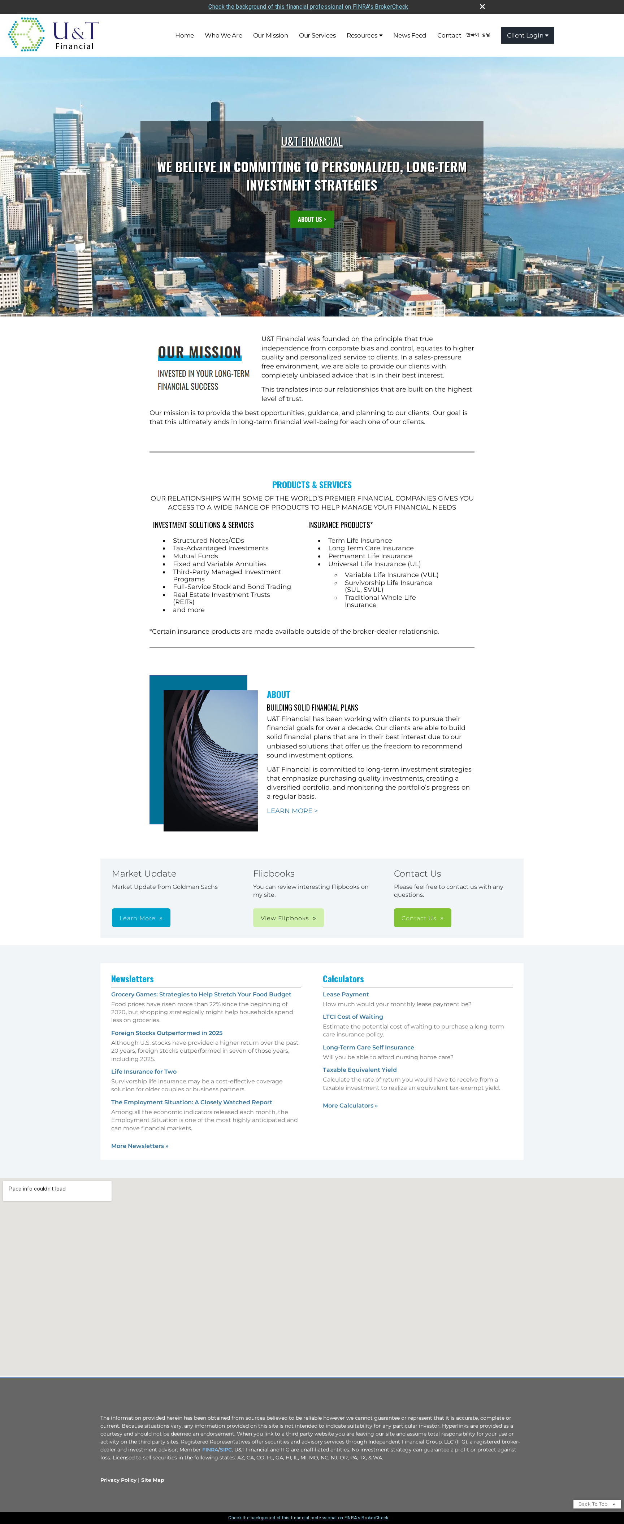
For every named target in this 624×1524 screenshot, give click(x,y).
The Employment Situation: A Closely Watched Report (191, 1102)
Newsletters (132, 978)
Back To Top (593, 1504)
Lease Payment (346, 994)
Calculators (343, 978)
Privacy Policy (118, 1480)
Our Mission (270, 35)
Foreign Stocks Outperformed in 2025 (166, 1033)
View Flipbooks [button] (285, 918)
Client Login (525, 35)
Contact (449, 35)
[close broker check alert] (482, 6)
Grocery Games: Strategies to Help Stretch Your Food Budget (201, 994)
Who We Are (223, 35)
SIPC (226, 1449)
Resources (362, 35)
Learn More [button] (138, 918)
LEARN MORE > (292, 811)
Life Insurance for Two (144, 1071)
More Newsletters (140, 1146)
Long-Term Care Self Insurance (368, 1047)
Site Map (152, 1480)
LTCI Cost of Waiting (353, 1016)
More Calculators (350, 1105)
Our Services (317, 35)
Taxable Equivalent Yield (360, 1069)
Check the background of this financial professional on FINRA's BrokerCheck (308, 6)
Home (184, 35)
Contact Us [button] (419, 918)
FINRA (210, 1449)
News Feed (409, 35)
